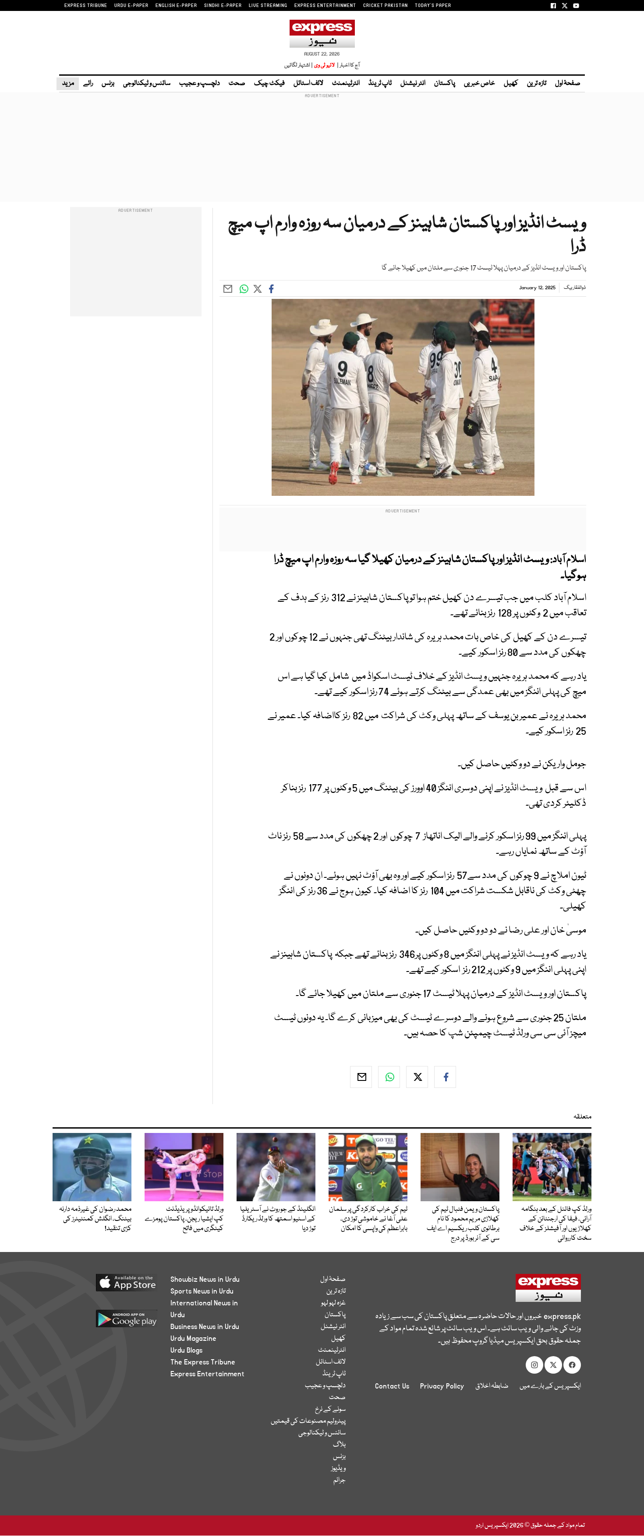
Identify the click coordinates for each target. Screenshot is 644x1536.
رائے (88, 83)
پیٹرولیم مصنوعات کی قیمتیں (308, 1421)
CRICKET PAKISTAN (385, 5)
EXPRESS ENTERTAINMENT (325, 5)
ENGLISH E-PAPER (176, 5)
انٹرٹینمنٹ (346, 83)
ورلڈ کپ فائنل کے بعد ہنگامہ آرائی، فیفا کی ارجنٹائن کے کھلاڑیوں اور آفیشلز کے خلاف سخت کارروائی (555, 1224)
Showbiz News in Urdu (205, 1279)
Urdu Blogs (186, 1350)
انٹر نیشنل (412, 83)
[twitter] (417, 1077)
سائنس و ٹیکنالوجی (146, 83)
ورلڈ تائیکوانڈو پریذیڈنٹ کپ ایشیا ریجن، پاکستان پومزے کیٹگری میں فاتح (184, 1219)
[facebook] (445, 1077)
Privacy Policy (442, 1386)
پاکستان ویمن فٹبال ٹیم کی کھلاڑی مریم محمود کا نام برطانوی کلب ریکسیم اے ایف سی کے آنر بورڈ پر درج (463, 1224)
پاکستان (444, 83)
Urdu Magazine (193, 1338)
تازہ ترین (536, 83)
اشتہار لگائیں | (298, 65)
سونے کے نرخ (330, 1409)
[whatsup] (389, 1077)
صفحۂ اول (567, 83)
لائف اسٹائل (308, 83)
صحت (237, 83)
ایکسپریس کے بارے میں (550, 1386)
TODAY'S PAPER (433, 5)
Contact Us (392, 1386)
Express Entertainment (207, 1374)
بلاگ (339, 1445)
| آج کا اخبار (348, 65)
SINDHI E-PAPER (223, 5)
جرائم (339, 1480)
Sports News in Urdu (202, 1291)
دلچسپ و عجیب (199, 83)
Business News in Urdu (204, 1327)
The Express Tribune (202, 1362)
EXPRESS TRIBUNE (85, 5)
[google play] (110, 1322)
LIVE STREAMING (268, 5)
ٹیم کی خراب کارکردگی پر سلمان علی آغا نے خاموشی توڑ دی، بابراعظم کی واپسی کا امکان (368, 1219)
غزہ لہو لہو (333, 1303)
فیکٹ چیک (269, 83)
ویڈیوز (338, 1468)
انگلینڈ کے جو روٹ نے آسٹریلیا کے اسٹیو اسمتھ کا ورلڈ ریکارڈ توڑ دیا (277, 1219)
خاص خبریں (479, 83)
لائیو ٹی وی (324, 65)
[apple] (110, 1286)
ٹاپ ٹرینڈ (380, 83)
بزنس (108, 83)
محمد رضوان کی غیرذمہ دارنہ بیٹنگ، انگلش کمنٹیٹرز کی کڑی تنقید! (95, 1219)
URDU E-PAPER (131, 5)
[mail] (361, 1077)
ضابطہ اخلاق (492, 1386)
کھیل (511, 83)
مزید (67, 83)
